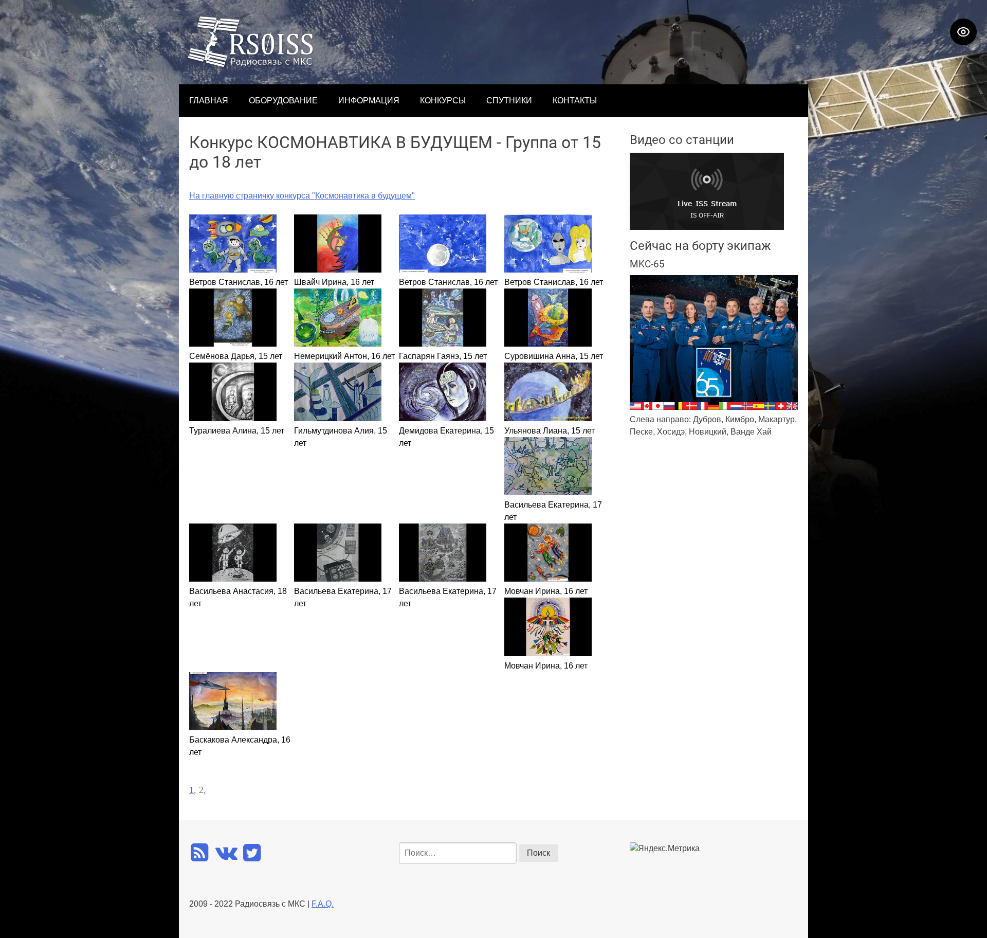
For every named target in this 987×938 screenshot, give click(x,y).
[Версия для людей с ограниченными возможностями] (963, 32)
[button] (973, 469)
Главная (208, 100)
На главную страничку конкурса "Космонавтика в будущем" (302, 195)
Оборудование (283, 100)
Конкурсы (443, 100)
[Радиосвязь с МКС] (251, 65)
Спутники (509, 100)
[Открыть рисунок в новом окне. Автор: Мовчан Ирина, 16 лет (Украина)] (548, 578)
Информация (368, 100)
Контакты (575, 100)
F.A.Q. (323, 903)
